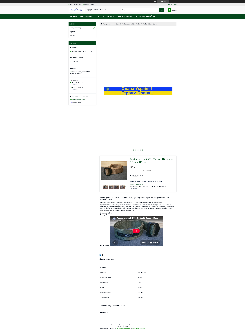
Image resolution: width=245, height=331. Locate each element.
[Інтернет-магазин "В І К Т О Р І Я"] (77, 11)
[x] (102, 255)
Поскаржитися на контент (124, 328)
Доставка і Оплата (125, 16)
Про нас (101, 16)
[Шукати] (161, 10)
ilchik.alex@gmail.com (78, 99)
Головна (73, 16)
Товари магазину (75, 28)
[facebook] (100, 255)
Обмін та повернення (78, 21)
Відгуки (72, 35)
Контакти (110, 16)
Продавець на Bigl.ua (122, 326)
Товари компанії (86, 16)
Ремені (118, 24)
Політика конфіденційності (145, 16)
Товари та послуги (109, 24)
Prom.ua (131, 325)
